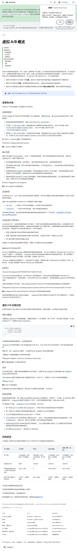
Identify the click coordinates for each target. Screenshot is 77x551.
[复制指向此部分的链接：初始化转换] (13, 394)
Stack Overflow (56, 531)
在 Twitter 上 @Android (34, 516)
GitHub (4, 534)
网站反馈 (39, 542)
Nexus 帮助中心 (56, 522)
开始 (69, 22)
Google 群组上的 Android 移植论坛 (37, 534)
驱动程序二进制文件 (8, 531)
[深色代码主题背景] (71, 326)
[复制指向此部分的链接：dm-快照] (11, 152)
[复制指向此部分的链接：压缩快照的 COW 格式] (21, 220)
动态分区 (47, 116)
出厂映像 (5, 528)
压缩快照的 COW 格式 (63, 212)
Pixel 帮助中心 (56, 519)
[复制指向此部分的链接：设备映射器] (13, 112)
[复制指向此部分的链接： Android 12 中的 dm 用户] (23, 248)
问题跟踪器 (55, 534)
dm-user (5, 215)
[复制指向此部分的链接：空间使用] (13, 437)
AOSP (3, 35)
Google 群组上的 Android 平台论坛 (37, 528)
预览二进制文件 (6, 525)
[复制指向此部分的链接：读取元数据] (13, 315)
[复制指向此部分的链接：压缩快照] (11, 192)
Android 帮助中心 (57, 516)
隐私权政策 (31, 542)
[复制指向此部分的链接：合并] (8, 368)
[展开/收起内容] (10, 48)
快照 (69, 87)
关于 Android (6, 542)
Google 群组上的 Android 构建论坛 (37, 531)
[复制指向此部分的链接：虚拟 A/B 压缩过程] (23, 305)
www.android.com (57, 525)
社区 (13, 542)
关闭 (60, 22)
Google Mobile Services (59, 528)
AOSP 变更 (9, 16)
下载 (3, 522)
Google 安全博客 (32, 525)
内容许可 (20, 504)
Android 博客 (31, 522)
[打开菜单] (3, 2)
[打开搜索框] (51, 2)
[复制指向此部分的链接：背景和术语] (15, 103)
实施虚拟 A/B (38, 497)
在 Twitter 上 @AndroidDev (35, 519)
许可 (25, 542)
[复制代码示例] (73, 326)
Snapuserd (12, 215)
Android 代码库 (6, 516)
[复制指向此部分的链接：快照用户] (11, 268)
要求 (3, 519)
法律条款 (19, 542)
